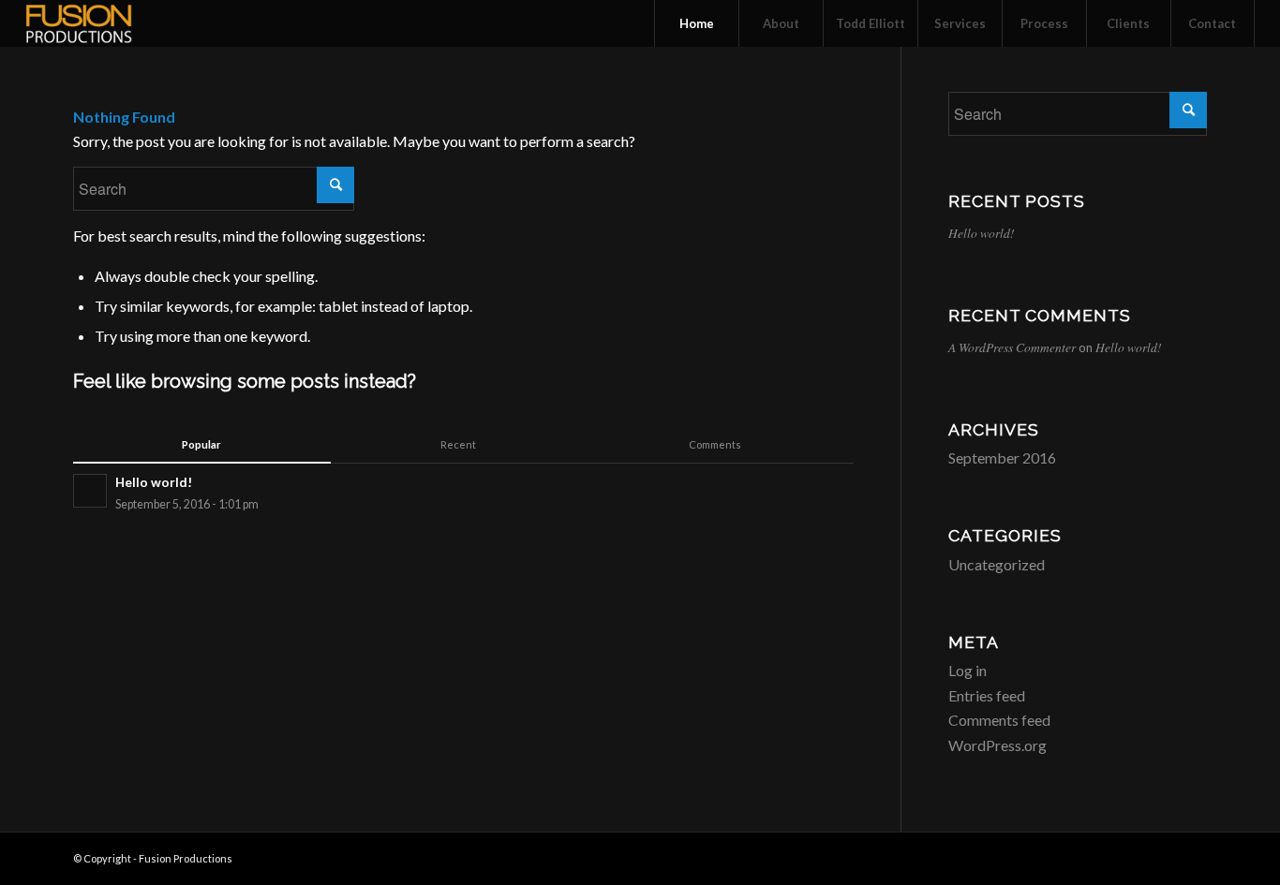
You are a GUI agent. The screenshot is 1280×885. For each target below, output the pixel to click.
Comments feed (999, 720)
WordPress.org (997, 745)
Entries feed (986, 695)
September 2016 (1002, 457)
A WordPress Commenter (1012, 347)
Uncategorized (996, 564)
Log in (967, 670)
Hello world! (981, 233)
